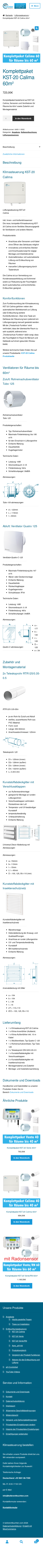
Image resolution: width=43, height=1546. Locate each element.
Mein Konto (7, 1542)
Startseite (9, 15)
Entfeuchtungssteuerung (16, 1328)
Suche (21, 1542)
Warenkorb (33, 1540)
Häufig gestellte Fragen (22, 1319)
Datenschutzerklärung (15, 1401)
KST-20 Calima (18, 1331)
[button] (37, 28)
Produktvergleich (19, 1350)
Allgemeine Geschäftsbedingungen (21, 1410)
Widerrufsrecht (12, 1415)
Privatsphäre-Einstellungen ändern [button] (20, 1424)
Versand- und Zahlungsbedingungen (21, 1419)
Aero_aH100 (17, 1345)
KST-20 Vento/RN (19, 1340)
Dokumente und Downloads (21, 1092)
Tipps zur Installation (21, 1324)
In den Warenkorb (23, 118)
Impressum (10, 1405)
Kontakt (9, 1396)
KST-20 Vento (18, 1336)
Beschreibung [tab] (9, 146)
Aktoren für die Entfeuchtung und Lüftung (26, 1361)
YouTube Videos (13, 1371)
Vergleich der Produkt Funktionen (26, 1355)
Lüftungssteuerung (21, 15)
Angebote (16, 132)
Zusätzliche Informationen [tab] (14, 154)
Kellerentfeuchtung (29, 132)
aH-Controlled (12, 1367)
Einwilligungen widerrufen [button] (17, 1433)
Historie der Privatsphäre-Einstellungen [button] (22, 1429)
